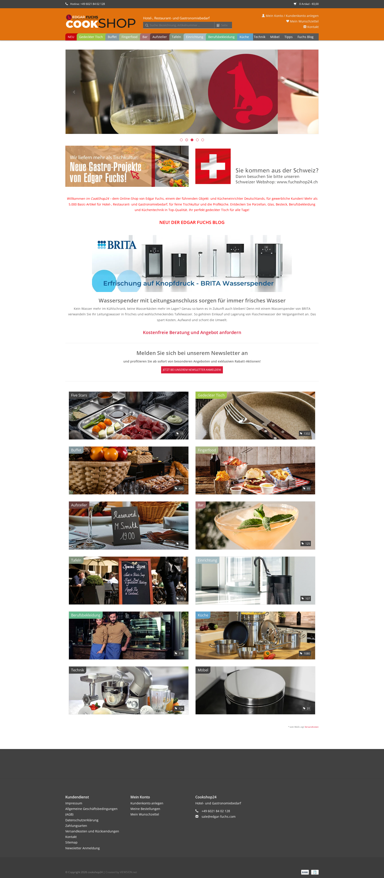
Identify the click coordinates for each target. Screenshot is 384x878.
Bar (145, 37)
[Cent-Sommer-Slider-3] (192, 92)
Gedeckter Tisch (91, 37)
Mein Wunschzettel (304, 21)
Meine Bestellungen (145, 809)
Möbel (275, 37)
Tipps (288, 37)
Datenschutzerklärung (81, 820)
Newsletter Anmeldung (82, 848)
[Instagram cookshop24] (200, 768)
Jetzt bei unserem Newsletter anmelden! (192, 370)
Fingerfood (130, 37)
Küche (244, 37)
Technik (259, 37)
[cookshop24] (192, 21)
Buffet (112, 37)
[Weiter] (310, 92)
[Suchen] (145, 25)
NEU (71, 37)
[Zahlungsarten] (305, 872)
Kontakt (312, 27)
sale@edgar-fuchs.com (219, 816)
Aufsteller (159, 37)
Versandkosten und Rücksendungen (92, 831)
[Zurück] (74, 92)
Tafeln (176, 37)
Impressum (73, 803)
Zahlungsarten (76, 826)
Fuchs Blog (306, 37)
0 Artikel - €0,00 (309, 4)
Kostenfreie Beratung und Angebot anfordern (192, 332)
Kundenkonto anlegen (146, 803)
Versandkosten (312, 726)
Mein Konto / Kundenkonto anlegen (292, 16)
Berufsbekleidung (221, 37)
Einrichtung (194, 37)
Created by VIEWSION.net (121, 872)
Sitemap (71, 842)
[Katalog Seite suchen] (216, 25)
